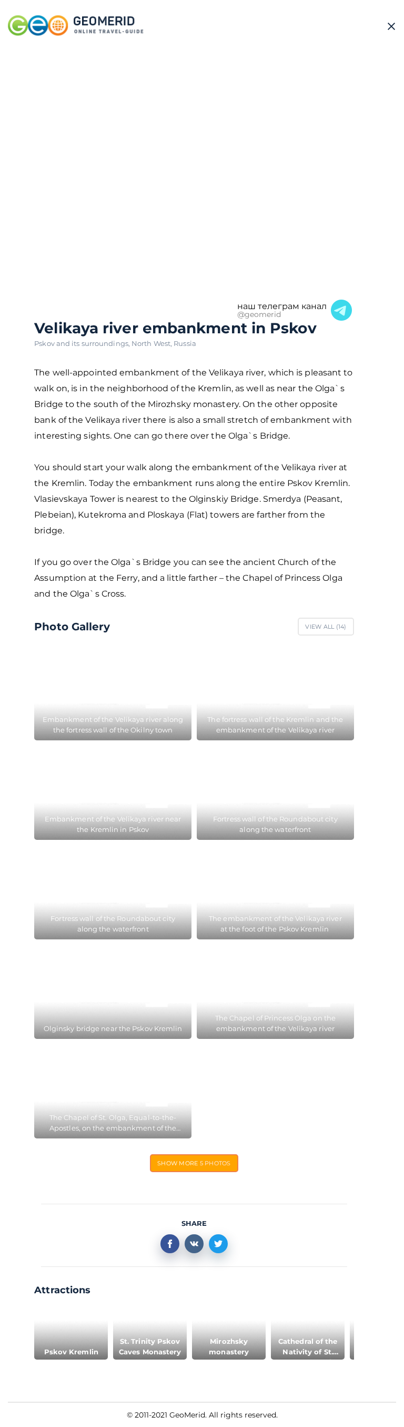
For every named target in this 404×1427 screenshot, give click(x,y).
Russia (185, 343)
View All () (325, 626)
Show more (194, 1163)
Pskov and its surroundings (83, 343)
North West (153, 343)
